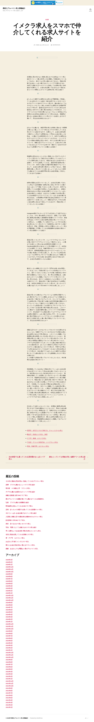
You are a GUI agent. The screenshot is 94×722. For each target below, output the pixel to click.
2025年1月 (9, 593)
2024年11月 (9, 598)
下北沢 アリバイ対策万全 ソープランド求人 (42, 442)
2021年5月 (9, 698)
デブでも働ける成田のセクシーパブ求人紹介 (20, 492)
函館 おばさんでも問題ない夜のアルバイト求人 (22, 548)
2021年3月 (9, 702)
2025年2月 (9, 591)
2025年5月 (9, 583)
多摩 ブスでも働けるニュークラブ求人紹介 (20, 485)
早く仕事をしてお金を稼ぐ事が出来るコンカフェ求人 (23, 531)
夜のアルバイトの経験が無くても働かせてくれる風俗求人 (25, 499)
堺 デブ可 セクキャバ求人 (15, 538)
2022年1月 (9, 679)
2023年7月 (9, 636)
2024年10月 (9, 600)
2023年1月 (9, 650)
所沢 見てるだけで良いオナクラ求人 (18, 524)
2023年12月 (9, 624)
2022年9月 (9, 659)
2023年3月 (9, 645)
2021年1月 (9, 707)
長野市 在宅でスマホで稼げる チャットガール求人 (45, 430)
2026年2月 (9, 562)
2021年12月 (9, 681)
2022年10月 (9, 657)
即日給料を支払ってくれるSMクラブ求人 (19, 506)
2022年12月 (9, 652)
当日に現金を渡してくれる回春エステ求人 (20, 534)
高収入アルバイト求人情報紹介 (14, 8)
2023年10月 (9, 629)
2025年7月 (9, 579)
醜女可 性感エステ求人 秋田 (37, 434)
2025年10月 (9, 571)
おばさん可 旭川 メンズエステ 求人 (17, 541)
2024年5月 (9, 612)
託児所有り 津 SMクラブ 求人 (15, 520)
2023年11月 (9, 626)
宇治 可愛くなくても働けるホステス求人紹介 (21, 527)
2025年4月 (9, 586)
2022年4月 (9, 671)
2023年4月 (9, 643)
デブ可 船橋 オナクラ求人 (36, 438)
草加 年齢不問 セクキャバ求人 (38, 446)
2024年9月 (9, 602)
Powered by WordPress (36, 718)
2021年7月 (9, 693)
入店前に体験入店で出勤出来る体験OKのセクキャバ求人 (24, 516)
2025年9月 (9, 574)
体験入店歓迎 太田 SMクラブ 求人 (17, 495)
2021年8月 (9, 690)
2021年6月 (9, 695)
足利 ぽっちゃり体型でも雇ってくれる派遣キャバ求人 (24, 509)
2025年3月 (9, 588)
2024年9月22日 (56, 45)
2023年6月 (9, 638)
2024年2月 (9, 619)
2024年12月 (9, 595)
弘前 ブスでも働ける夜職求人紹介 (17, 502)
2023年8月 (9, 633)
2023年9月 (9, 631)
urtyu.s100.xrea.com (44, 45)
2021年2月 (9, 705)
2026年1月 (9, 564)
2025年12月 (9, 567)
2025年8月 (9, 576)
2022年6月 (9, 667)
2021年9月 (9, 688)
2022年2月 (9, 676)
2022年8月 (9, 662)
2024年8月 (9, 605)
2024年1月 (9, 621)
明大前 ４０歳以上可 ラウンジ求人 (18, 488)
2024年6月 (9, 610)
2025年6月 (9, 581)
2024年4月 (9, 614)
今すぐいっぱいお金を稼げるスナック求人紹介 (21, 513)
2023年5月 (9, 640)
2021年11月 (9, 683)
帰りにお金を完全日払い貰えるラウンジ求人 (20, 545)
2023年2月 (9, 648)
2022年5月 (9, 669)
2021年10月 (9, 686)
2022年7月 (9, 664)
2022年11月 (9, 655)
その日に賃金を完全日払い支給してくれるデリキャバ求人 (25, 481)
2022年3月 (9, 674)
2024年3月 (9, 617)
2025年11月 (9, 569)
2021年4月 (9, 700)
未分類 (47, 19)
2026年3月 (9, 560)
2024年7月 (9, 607)
